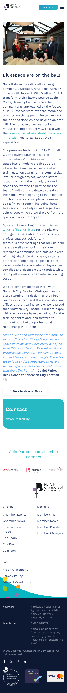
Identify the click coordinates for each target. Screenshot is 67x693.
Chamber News (14, 521)
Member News (47, 521)
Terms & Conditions (17, 582)
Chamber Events (14, 514)
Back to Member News (27, 391)
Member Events (48, 527)
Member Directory (50, 533)
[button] (62, 7)
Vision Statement (15, 569)
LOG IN (46, 7)
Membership (46, 514)
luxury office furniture (19, 229)
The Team (10, 538)
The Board (10, 544)
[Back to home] (12, 7)
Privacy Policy (13, 576)
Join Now (9, 550)
